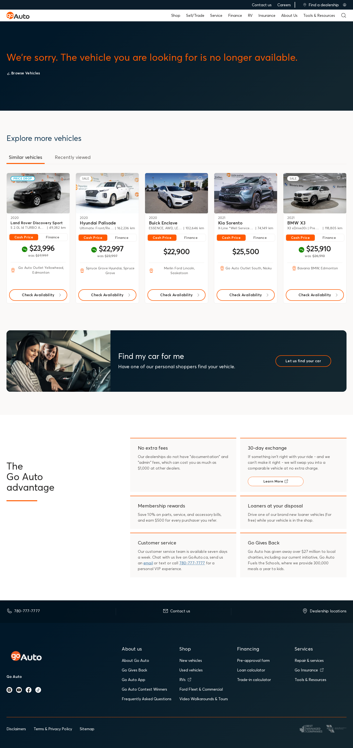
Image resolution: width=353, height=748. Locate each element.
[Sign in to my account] (345, 5)
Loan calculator (251, 670)
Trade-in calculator (254, 679)
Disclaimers (16, 728)
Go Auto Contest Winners (144, 689)
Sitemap (87, 728)
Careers (284, 4)
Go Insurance (306, 670)
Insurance (266, 15)
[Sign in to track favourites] (63, 179)
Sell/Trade (195, 15)
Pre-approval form (253, 660)
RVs (182, 679)
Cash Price (23, 237)
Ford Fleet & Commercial (201, 689)
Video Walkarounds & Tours (203, 698)
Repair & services (309, 660)
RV (250, 15)
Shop (175, 15)
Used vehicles (191, 670)
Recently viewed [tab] (73, 157)
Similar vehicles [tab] (25, 157)
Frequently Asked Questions (146, 698)
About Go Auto (135, 660)
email (148, 563)
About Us (289, 15)
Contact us (262, 4)
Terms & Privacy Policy (53, 728)
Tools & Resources (319, 15)
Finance (235, 15)
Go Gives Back (134, 670)
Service (216, 15)
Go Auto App (133, 679)
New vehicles (190, 660)
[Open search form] (344, 15)
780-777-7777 (192, 563)
